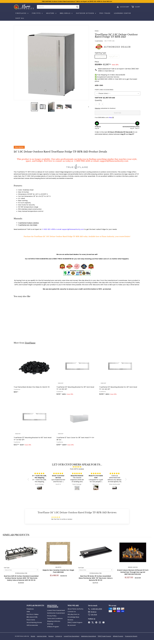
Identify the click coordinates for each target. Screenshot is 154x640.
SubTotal (98, 98)
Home (97, 31)
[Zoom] (51, 62)
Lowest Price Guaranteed (56, 610)
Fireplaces (30, 609)
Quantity (98, 100)
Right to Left (114, 56)
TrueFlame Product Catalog (28, 223)
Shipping (97, 108)
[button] (28, 479)
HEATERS (50, 13)
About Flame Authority (75, 609)
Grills (28, 611)
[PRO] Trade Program (75, 622)
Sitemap (50, 624)
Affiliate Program (53, 627)
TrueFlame (99, 41)
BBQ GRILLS (65, 13)
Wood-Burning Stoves (34, 622)
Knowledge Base (73, 617)
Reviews (70, 620)
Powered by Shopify (131, 636)
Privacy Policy (51, 616)
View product (21, 554)
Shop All (20, 18)
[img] (77, 467)
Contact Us (72, 611)
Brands (33, 636)
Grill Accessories (32, 625)
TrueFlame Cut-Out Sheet (27, 225)
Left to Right (101, 56)
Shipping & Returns (53, 621)
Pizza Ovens (31, 620)
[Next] (88, 107)
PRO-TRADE (104, 13)
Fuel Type (6, 567)
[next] (149, 569)
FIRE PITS (36, 13)
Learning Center (122, 13)
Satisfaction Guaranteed (56, 613)
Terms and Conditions (55, 618)
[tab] (19, 147)
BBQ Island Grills (32, 617)
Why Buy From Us (73, 614)
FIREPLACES (21, 13)
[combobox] (58, 7)
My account (72, 625)
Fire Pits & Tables (32, 614)
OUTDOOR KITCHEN (85, 13)
